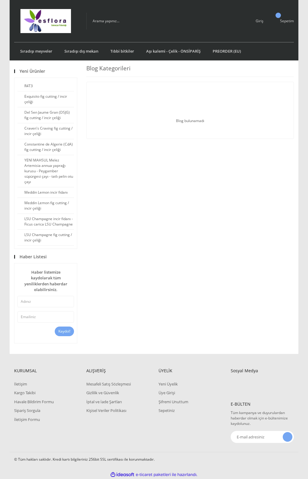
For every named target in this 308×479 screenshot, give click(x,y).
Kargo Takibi (24, 392)
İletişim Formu (27, 419)
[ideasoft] (122, 474)
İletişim (20, 384)
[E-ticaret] (153, 474)
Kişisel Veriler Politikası (106, 410)
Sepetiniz (167, 410)
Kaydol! (64, 331)
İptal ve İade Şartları (104, 401)
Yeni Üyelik (168, 384)
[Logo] (45, 21)
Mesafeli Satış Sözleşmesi (108, 384)
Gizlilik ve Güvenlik (102, 392)
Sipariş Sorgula (27, 410)
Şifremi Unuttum (173, 401)
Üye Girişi (167, 392)
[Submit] (287, 437)
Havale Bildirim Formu (34, 401)
